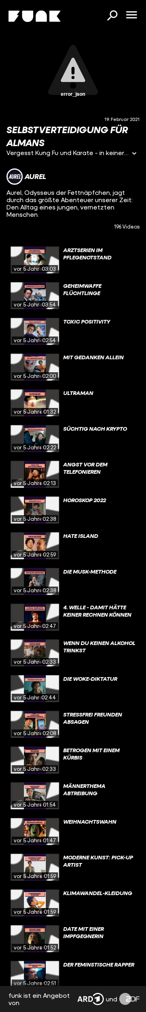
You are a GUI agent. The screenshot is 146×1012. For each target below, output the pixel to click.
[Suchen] (112, 16)
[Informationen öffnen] (134, 154)
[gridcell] (73, 260)
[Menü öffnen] (131, 15)
